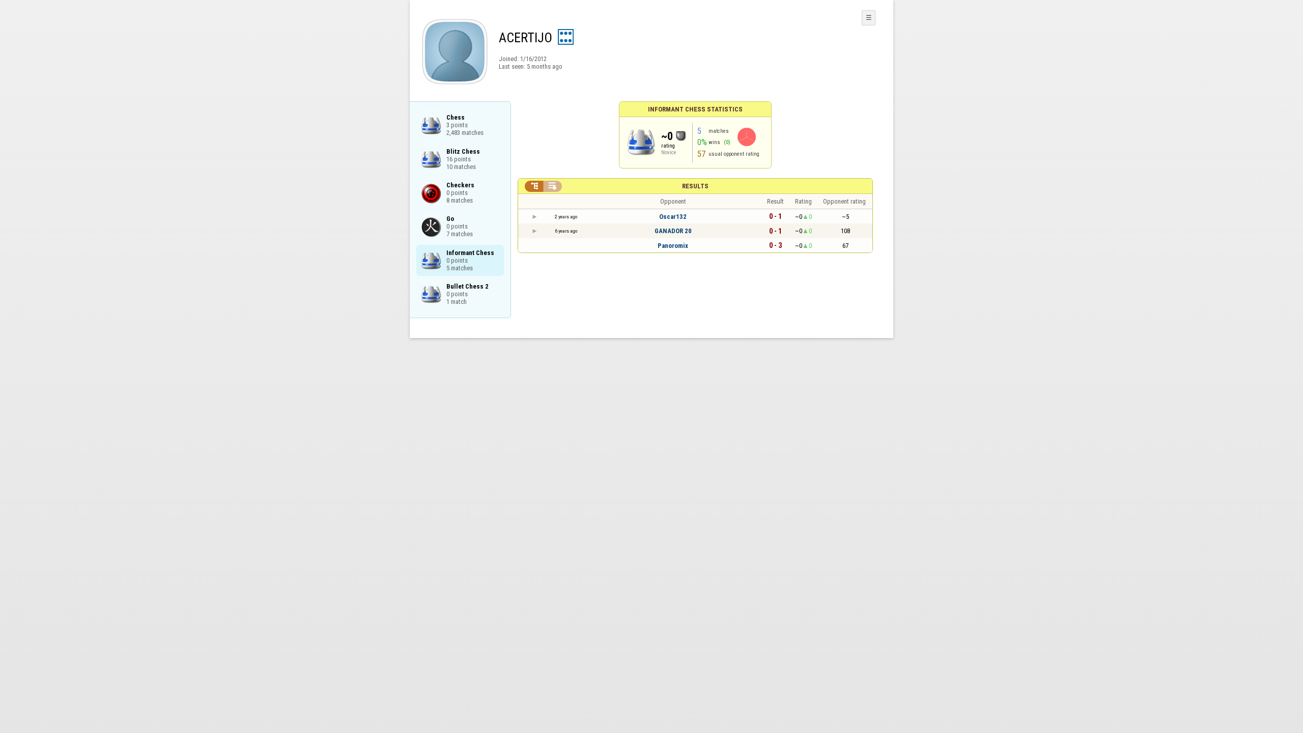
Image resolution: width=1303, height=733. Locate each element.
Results (695, 186)
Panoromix (673, 245)
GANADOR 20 (673, 231)
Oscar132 (673, 216)
